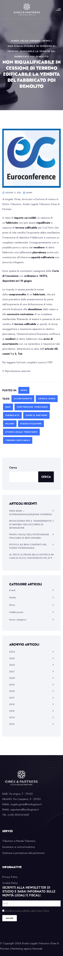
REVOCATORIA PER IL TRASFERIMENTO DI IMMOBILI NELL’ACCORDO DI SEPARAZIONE (30, 524)
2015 (11, 711)
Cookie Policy (10, 883)
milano (9, 423)
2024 (12, 651)
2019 (12, 684)
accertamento (23, 398)
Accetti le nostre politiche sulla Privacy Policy (27, 911)
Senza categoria (17, 619)
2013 (11, 724)
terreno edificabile (17, 440)
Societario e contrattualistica (18, 847)
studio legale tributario (21, 432)
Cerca (13, 468)
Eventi (12, 590)
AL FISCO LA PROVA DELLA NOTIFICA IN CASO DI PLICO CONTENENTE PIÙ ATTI (31, 556)
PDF (50, 362)
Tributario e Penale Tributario (18, 841)
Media (12, 597)
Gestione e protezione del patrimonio (23, 853)
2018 (12, 691)
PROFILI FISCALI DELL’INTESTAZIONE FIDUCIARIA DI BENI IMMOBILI (29, 536)
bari (8, 407)
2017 (11, 698)
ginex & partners (36, 415)
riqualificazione (31, 423)
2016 (12, 704)
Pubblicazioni (16, 612)
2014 (12, 717)
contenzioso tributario (32, 407)
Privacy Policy (10, 877)
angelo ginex (46, 398)
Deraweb (37, 948)
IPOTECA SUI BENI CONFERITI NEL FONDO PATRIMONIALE (28, 546)
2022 (12, 665)
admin (29, 192)
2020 (12, 678)
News (24, 390)
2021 (12, 671)
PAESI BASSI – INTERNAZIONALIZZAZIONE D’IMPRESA (30, 512)
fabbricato (12, 415)
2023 (12, 658)
